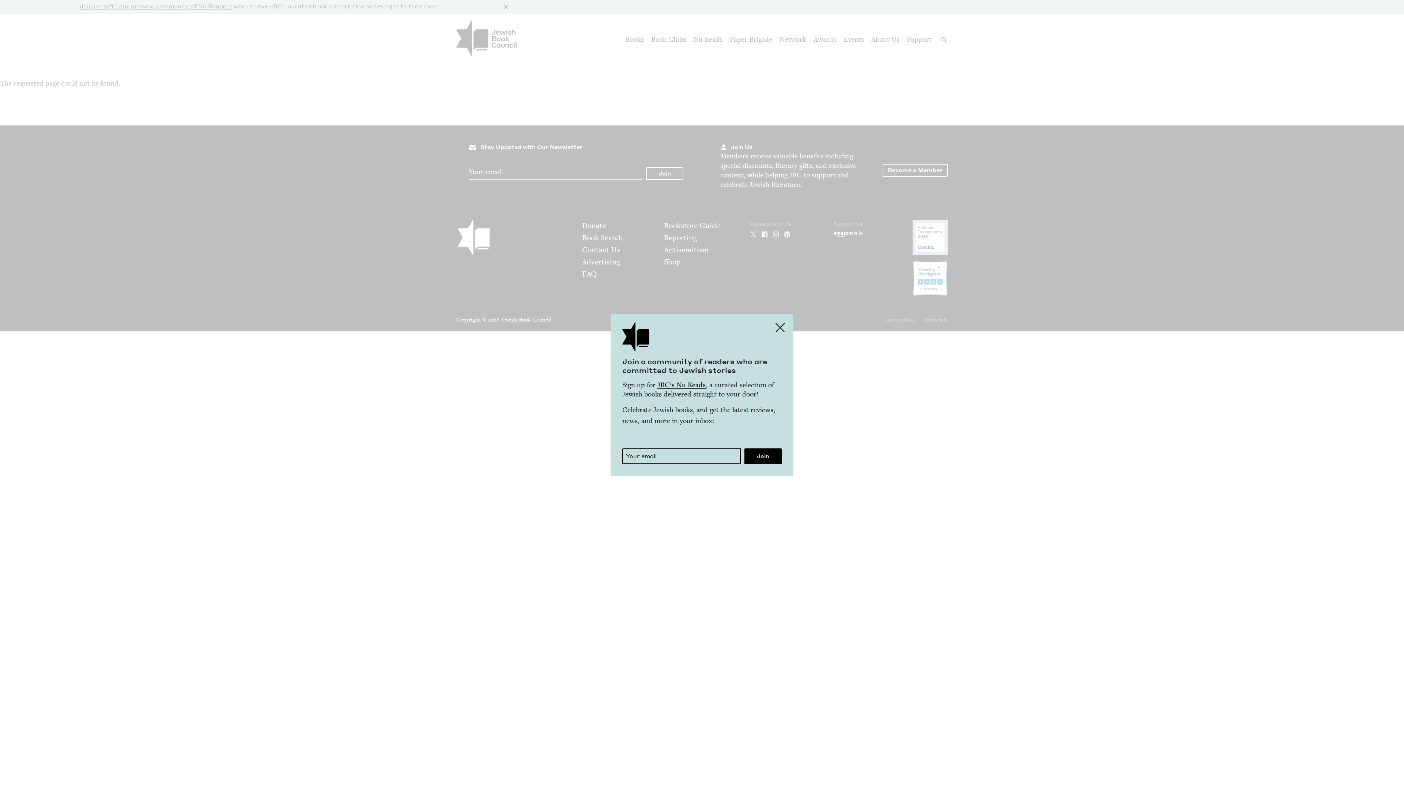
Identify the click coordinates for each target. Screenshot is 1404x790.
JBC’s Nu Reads (681, 385)
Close (780, 327)
